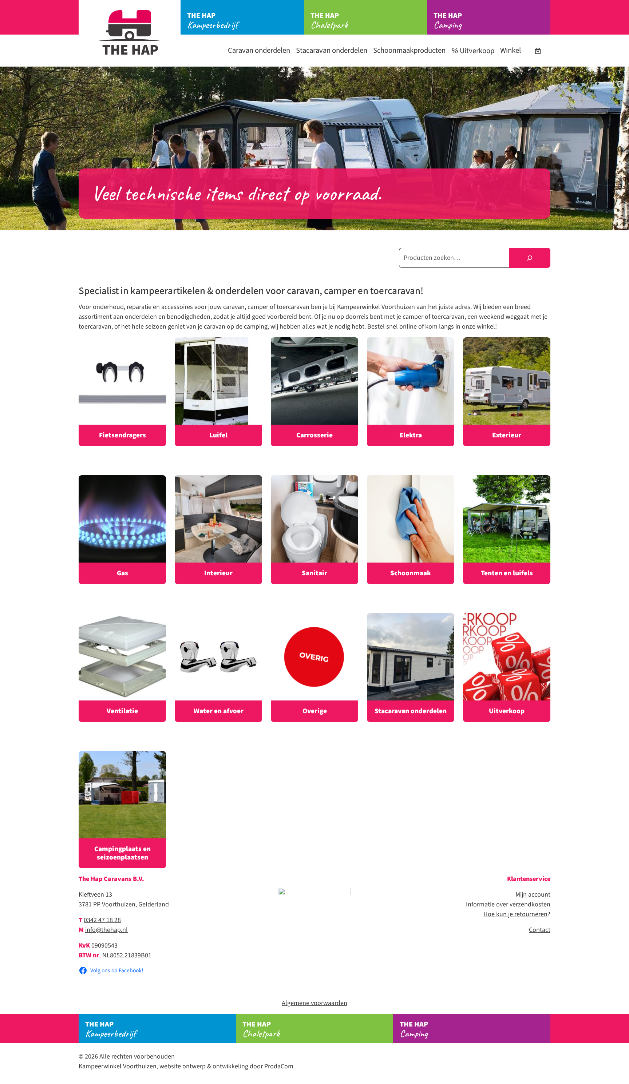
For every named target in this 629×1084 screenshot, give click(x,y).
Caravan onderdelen (259, 50)
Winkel (510, 50)
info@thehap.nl (106, 929)
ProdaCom (278, 1066)
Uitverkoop (476, 50)
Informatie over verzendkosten (508, 904)
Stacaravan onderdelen (331, 50)
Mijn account (532, 894)
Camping (448, 21)
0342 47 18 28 (102, 920)
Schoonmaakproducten (409, 50)
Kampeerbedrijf (212, 21)
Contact (539, 929)
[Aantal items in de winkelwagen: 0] (538, 51)
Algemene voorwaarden (314, 1003)
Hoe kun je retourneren (515, 914)
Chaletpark (329, 21)
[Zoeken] (529, 258)
